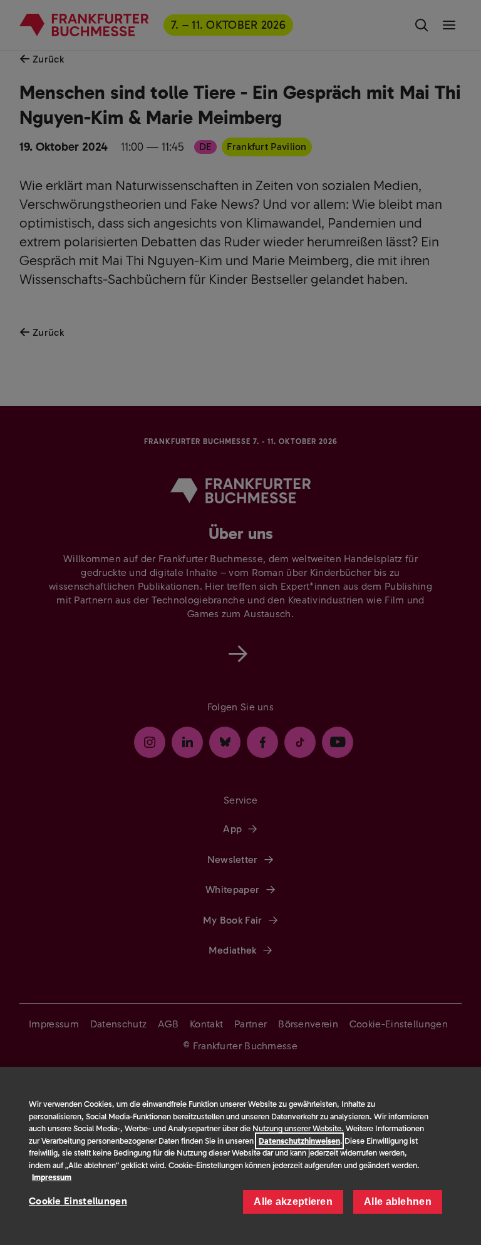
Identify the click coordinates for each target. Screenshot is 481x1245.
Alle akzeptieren (293, 1201)
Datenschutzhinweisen (299, 1141)
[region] (240, 1156)
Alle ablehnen (398, 1201)
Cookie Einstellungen (78, 1201)
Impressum (51, 1177)
